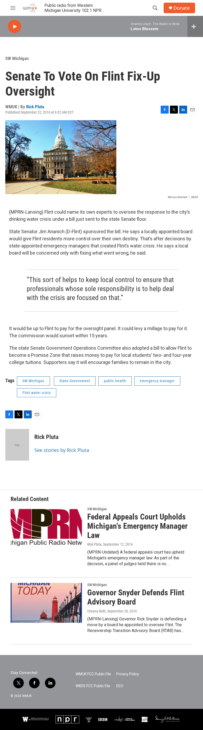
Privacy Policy (127, 674)
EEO (119, 686)
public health (115, 381)
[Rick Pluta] (17, 445)
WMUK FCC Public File (93, 674)
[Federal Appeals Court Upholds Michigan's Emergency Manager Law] (46, 527)
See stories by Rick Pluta (61, 450)
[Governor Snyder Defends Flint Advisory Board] (46, 603)
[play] (14, 27)
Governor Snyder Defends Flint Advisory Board (135, 597)
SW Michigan (17, 58)
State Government (74, 381)
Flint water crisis (36, 393)
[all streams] (195, 26)
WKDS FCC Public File (93, 686)
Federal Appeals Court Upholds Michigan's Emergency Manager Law (137, 526)
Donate (181, 8)
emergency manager (157, 381)
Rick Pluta (35, 106)
